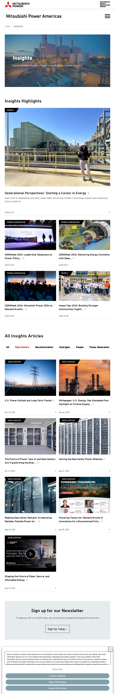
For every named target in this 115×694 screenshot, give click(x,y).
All (7, 347)
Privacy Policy (57, 669)
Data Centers (22, 347)
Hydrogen (64, 347)
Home (8, 26)
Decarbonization (44, 347)
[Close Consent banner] (110, 649)
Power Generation (16, 222)
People (10, 110)
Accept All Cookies (58, 688)
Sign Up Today (56, 628)
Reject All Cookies (57, 682)
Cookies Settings (57, 676)
